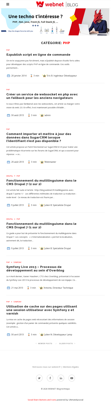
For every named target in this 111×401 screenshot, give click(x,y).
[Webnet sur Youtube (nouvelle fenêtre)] (71, 378)
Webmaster (50, 161)
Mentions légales (71, 366)
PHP (8, 50)
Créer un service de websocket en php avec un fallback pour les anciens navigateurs (42, 96)
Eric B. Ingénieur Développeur (62, 75)
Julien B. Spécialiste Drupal (57, 205)
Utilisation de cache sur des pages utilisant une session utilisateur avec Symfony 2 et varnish (41, 310)
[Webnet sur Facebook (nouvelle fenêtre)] (50, 378)
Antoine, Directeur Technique (58, 287)
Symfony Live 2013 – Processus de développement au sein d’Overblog (35, 268)
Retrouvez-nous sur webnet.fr (46, 366)
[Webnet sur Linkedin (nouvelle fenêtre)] (61, 378)
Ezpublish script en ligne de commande (38, 54)
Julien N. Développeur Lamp (58, 334)
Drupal (9, 176)
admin (48, 115)
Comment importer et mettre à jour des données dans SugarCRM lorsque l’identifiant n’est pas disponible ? (38, 137)
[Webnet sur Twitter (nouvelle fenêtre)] (39, 378)
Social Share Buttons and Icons (42, 399)
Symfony (17, 262)
